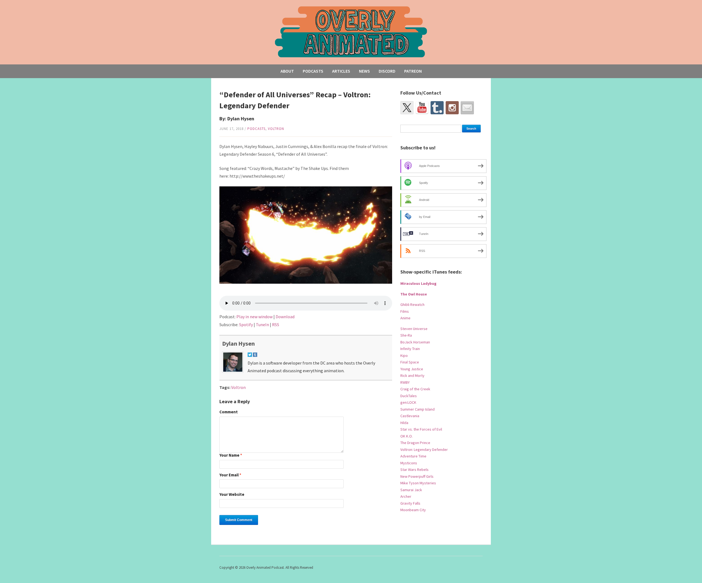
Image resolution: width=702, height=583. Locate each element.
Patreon (413, 71)
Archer (405, 496)
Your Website (231, 494)
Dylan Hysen (238, 343)
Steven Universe (414, 328)
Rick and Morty (412, 375)
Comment (228, 412)
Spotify (246, 324)
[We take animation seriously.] (351, 31)
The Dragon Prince (415, 442)
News (364, 71)
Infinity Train (410, 348)
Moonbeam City (413, 509)
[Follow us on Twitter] (407, 107)
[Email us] (467, 107)
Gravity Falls (410, 503)
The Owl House (413, 294)
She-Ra (406, 335)
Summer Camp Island (417, 409)
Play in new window (254, 316)
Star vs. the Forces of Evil (421, 429)
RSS (275, 324)
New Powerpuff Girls (417, 476)
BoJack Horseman (415, 342)
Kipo (404, 355)
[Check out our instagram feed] (452, 107)
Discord (387, 71)
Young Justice (411, 368)
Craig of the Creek (415, 388)
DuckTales (408, 395)
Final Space (409, 362)
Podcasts (313, 71)
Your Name (230, 455)
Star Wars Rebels (414, 469)
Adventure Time (413, 456)
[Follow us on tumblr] (437, 107)
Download (285, 316)
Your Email (230, 475)
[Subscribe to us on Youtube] (422, 107)
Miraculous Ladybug (418, 283)
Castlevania (409, 415)
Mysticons (408, 462)
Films (404, 311)
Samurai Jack (411, 489)
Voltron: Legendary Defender (424, 449)
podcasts (256, 128)
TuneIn (262, 324)
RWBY (405, 382)
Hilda (404, 422)
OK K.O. (406, 436)
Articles (341, 71)
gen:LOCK (408, 402)
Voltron (276, 128)
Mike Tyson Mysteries (418, 482)
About (287, 71)
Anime (405, 317)
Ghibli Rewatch (412, 304)
